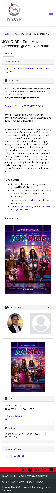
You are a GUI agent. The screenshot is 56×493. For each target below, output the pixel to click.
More (8, 53)
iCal (9, 418)
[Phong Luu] (15, 323)
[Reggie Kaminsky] (41, 323)
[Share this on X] (7, 455)
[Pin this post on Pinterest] (23, 455)
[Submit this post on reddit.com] (19, 455)
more (48, 307)
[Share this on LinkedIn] (15, 455)
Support (30, 481)
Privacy (39, 481)
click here (32, 199)
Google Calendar (15, 415)
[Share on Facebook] (11, 455)
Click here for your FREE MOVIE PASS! (24, 106)
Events (8, 33)
